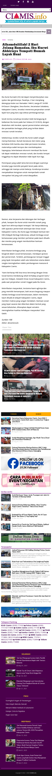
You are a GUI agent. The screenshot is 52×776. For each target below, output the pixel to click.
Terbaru (13, 414)
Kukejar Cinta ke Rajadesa (15, 711)
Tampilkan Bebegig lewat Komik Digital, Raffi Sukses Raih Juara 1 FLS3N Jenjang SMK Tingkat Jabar (30, 572)
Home (5, 5)
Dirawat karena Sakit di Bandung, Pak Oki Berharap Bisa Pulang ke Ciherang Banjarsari (24, 372)
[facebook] (23, 2)
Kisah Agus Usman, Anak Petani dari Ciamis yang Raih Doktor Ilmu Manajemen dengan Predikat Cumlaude (31, 757)
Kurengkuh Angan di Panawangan (18, 701)
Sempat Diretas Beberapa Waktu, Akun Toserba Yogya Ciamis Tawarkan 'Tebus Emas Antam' (29, 505)
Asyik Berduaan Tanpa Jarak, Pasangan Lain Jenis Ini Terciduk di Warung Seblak (30, 496)
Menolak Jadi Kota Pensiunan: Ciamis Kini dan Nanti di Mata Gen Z (31, 597)
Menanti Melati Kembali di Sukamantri (20, 708)
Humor (38, 414)
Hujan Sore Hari (11, 715)
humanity (10, 39)
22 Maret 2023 (20, 59)
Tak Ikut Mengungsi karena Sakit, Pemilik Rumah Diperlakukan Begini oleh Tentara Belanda (31, 660)
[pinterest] (33, 2)
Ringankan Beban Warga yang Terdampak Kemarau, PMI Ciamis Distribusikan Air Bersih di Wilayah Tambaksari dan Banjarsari (24, 347)
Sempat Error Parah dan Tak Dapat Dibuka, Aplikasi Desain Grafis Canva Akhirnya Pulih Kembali (30, 525)
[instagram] (28, 2)
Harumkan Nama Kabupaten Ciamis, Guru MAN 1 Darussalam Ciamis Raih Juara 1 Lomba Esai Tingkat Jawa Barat (30, 419)
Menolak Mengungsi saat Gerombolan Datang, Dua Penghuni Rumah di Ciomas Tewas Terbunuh (31, 683)
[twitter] (18, 2)
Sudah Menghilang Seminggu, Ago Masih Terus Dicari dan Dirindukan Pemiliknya (31, 438)
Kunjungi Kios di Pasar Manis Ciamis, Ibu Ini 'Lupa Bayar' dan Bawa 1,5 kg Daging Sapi (29, 515)
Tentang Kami (14, 5)
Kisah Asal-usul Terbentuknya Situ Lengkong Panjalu (30, 562)
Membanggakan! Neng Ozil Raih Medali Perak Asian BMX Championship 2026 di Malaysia (30, 429)
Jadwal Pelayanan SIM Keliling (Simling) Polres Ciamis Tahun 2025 (31, 551)
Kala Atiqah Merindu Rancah (16, 704)
